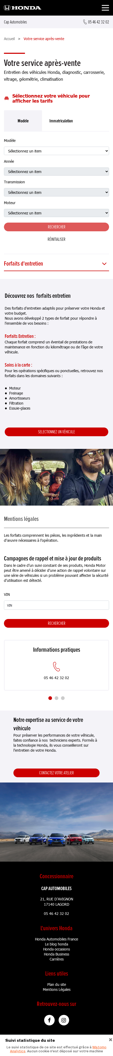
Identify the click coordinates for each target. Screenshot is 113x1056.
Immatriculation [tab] (61, 121)
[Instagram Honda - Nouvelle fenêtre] (64, 1020)
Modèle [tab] (23, 121)
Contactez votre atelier (56, 773)
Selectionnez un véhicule (56, 432)
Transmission (14, 182)
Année (9, 161)
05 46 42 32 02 (56, 913)
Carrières (57, 959)
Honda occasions (56, 949)
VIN (7, 594)
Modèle (10, 140)
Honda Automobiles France (56, 939)
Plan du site (56, 984)
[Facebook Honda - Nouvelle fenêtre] (49, 1020)
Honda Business (56, 954)
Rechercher (56, 623)
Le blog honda (56, 944)
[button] (56, 264)
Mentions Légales (56, 989)
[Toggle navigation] (105, 9)
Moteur (10, 202)
